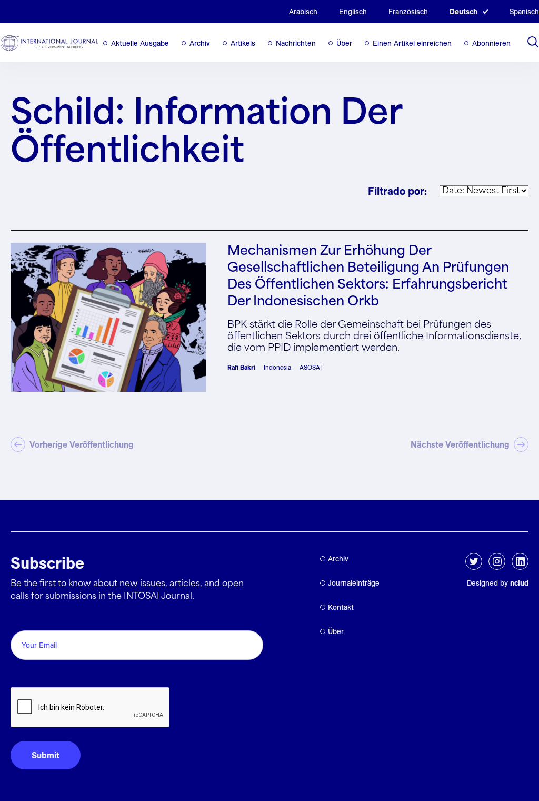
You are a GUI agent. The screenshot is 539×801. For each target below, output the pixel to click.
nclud (519, 583)
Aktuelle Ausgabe (140, 43)
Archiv (199, 43)
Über (344, 43)
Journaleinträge (354, 583)
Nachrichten (296, 43)
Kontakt (341, 607)
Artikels (243, 43)
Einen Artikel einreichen (412, 43)
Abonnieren (491, 43)
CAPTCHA (36, 675)
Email (24, 618)
